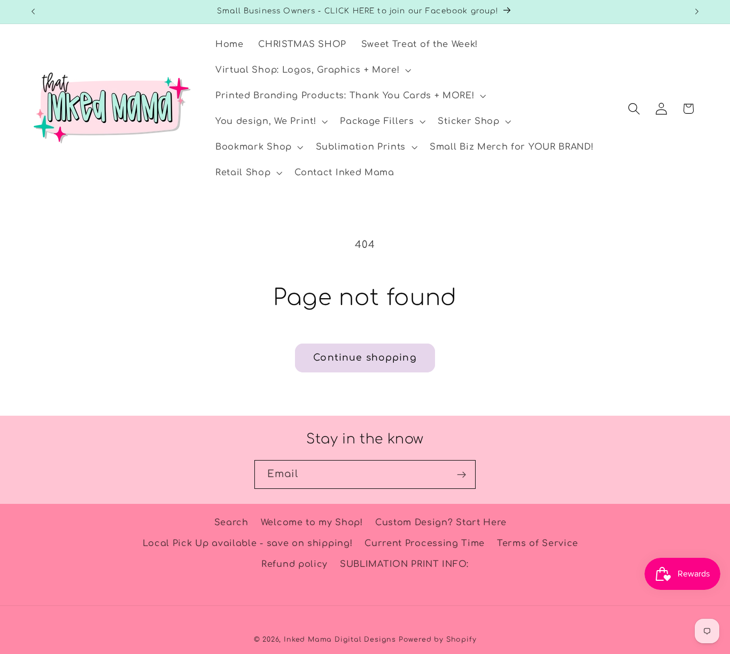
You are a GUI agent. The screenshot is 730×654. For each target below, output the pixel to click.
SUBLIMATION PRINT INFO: (404, 564)
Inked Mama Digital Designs (340, 639)
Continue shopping (365, 358)
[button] (312, 70)
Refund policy (294, 564)
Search (231, 522)
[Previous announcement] (33, 12)
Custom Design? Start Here (441, 522)
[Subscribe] (461, 474)
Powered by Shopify (438, 639)
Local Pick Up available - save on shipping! (248, 543)
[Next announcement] (697, 12)
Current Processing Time (424, 543)
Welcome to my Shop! (312, 522)
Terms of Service (537, 543)
